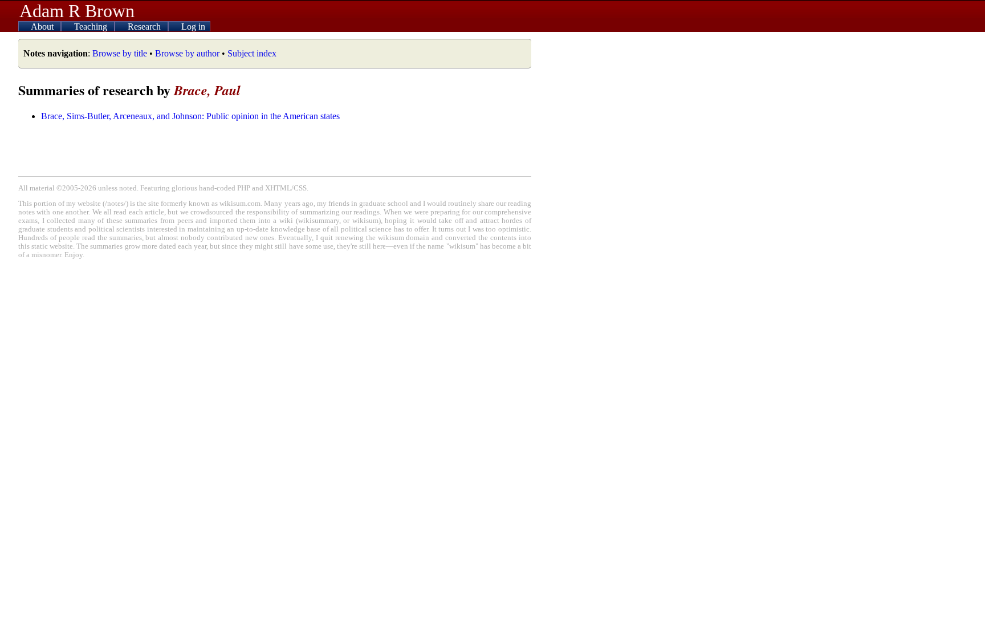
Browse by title (119, 53)
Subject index (251, 53)
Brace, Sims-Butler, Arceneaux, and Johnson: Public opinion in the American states (190, 116)
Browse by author (187, 53)
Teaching (91, 26)
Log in (193, 26)
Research (145, 26)
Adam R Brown (77, 11)
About (43, 26)
